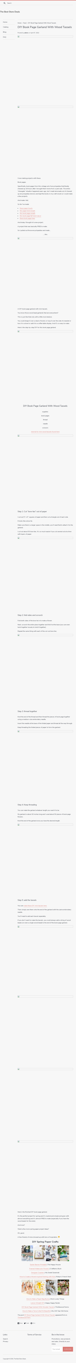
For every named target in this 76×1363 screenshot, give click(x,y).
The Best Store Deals (20, 1359)
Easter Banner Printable (38, 1265)
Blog (4, 32)
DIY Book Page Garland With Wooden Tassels (38, 1307)
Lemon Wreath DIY (37, 1303)
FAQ (4, 37)
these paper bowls (26, 208)
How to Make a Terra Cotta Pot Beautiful (36, 1311)
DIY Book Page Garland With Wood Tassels (39, 1315)
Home (5, 22)
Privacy (5, 1341)
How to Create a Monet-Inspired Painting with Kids (37, 1277)
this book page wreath (27, 213)
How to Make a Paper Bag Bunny (37, 1299)
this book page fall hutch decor (30, 216)
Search (5, 1339)
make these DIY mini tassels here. (35, 906)
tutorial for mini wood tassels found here (45, 432)
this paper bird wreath (27, 211)
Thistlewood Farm (24, 1317)
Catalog (5, 27)
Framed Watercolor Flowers (39, 1269)
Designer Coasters (37, 1273)
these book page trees (27, 218)
